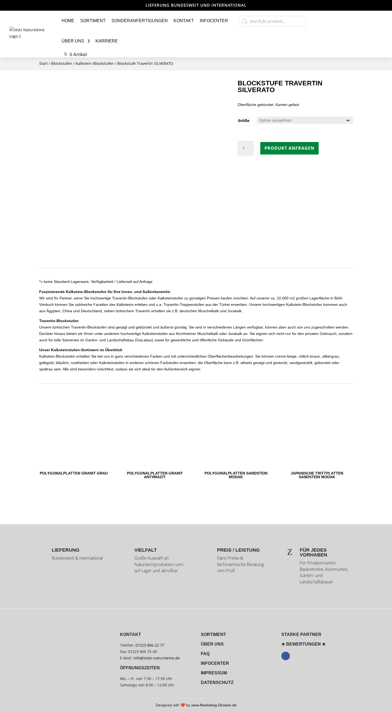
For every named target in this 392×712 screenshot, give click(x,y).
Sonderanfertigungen (139, 20)
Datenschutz (217, 682)
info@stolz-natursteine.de (156, 657)
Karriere (106, 41)
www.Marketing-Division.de (214, 705)
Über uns (73, 41)
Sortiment (93, 20)
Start (43, 63)
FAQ (205, 653)
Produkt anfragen (289, 148)
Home (68, 20)
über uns (212, 644)
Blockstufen (61, 63)
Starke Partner (301, 634)
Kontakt (184, 20)
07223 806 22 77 (149, 645)
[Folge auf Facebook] (285, 656)
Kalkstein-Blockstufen (94, 63)
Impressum (214, 673)
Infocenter (214, 20)
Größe (243, 120)
